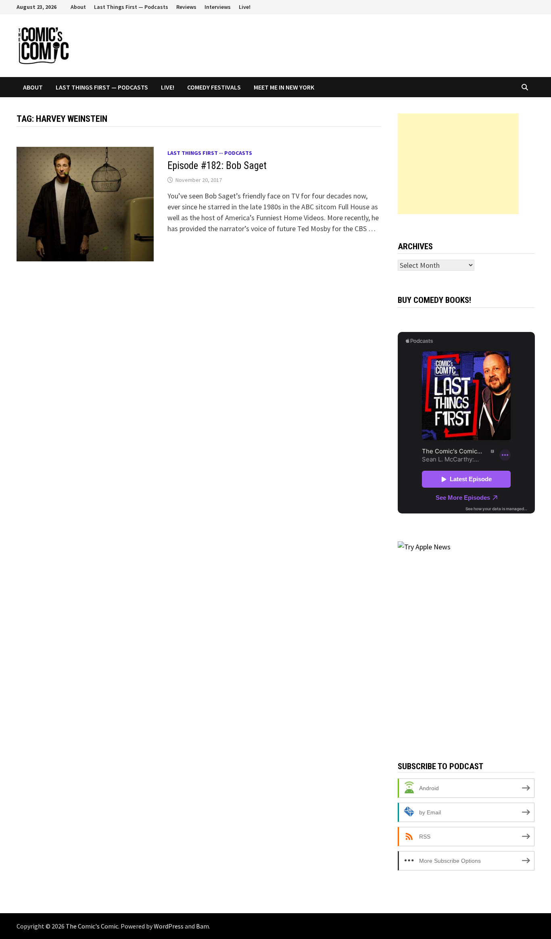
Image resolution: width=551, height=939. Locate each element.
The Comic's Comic (92, 926)
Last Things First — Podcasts (131, 6)
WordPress (169, 926)
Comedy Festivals (214, 87)
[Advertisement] (458, 163)
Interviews (218, 6)
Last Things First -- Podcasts (209, 152)
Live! (244, 6)
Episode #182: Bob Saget (217, 165)
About (78, 6)
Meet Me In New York (284, 87)
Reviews (186, 6)
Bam (202, 926)
